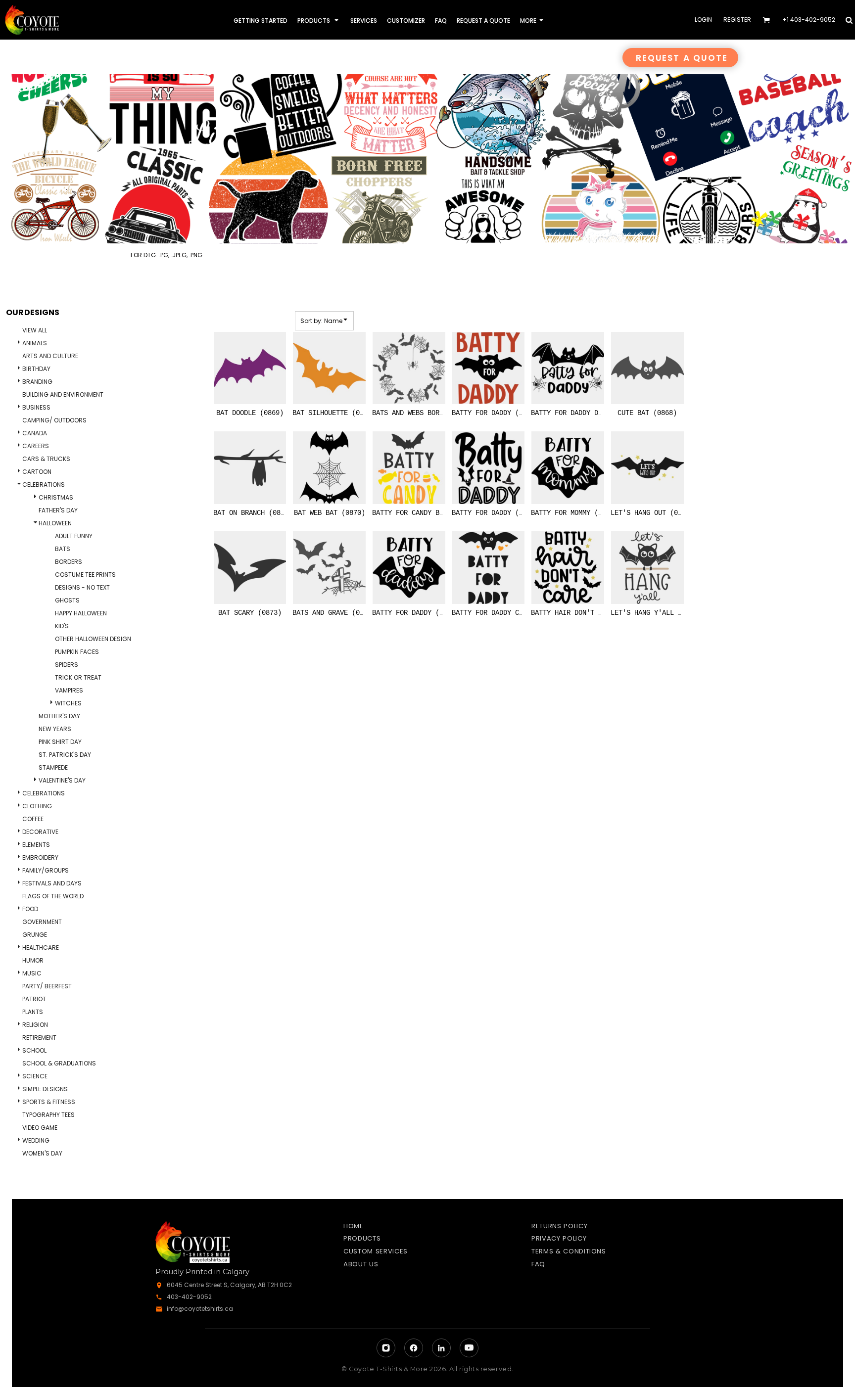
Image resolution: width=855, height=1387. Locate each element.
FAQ (538, 1264)
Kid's (62, 626)
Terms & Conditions (568, 1251)
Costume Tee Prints (85, 574)
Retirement (39, 1037)
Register (737, 19)
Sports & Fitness (48, 1102)
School (34, 1050)
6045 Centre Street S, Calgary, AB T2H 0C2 (229, 1285)
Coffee (33, 819)
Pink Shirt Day (60, 742)
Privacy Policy (558, 1238)
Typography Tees (48, 1114)
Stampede (53, 767)
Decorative (40, 832)
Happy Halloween (81, 613)
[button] (318, 20)
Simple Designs (45, 1089)
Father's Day (58, 510)
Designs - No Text (82, 587)
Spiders (66, 664)
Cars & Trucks (46, 459)
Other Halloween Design (93, 639)
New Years (55, 729)
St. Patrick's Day (65, 754)
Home (353, 1226)
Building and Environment (62, 394)
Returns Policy (559, 1226)
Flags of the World (53, 896)
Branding (37, 381)
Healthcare (40, 947)
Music (32, 973)
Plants (32, 1012)
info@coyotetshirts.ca (200, 1308)
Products (361, 1238)
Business (36, 407)
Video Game (39, 1127)
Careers (35, 446)
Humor (33, 960)
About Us (360, 1264)
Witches (68, 703)
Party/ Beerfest (47, 986)
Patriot (34, 999)
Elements (36, 844)
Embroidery (40, 857)
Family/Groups (45, 870)
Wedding (35, 1140)
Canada (34, 433)
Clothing (37, 806)
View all (34, 330)
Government (42, 922)
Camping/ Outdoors (54, 420)
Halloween (55, 523)
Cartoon (36, 471)
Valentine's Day (62, 780)
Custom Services (375, 1251)
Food (30, 909)
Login (703, 19)
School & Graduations (59, 1063)
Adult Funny (74, 536)
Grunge (34, 934)
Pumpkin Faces (77, 651)
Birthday (36, 369)
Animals (34, 343)
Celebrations (43, 484)
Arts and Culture (50, 356)
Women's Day (42, 1153)
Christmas (56, 497)
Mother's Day (59, 716)
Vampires (69, 690)
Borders (68, 561)
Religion (35, 1024)
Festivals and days (52, 883)
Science (35, 1076)
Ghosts (67, 600)
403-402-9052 (189, 1297)
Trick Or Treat (78, 677)
